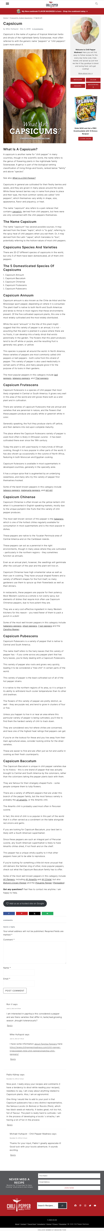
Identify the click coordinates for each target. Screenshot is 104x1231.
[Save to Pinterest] (22, 913)
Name (7, 968)
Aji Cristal (46, 879)
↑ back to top (52, 1219)
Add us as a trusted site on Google (26, 903)
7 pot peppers (45, 626)
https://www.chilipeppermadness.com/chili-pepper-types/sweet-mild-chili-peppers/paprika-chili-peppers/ (35, 1050)
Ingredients (41, 1224)
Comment (9, 939)
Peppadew (58, 883)
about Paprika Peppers (45, 1044)
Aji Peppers (9, 879)
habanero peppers (12, 626)
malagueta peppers (30, 490)
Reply (10, 1025)
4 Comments (37, 29)
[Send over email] (47, 913)
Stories (48, 1224)
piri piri (49, 490)
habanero (58, 519)
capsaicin (17, 211)
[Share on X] (35, 913)
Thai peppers (41, 378)
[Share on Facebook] (9, 913)
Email (6, 979)
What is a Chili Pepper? (24, 178)
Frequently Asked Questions (21, 18)
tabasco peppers (11, 490)
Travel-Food (32, 1224)
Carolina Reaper (11, 629)
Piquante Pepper (43, 883)
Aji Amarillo (31, 879)
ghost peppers (30, 626)
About (17, 1224)
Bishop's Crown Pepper (14, 883)
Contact (23, 1224)
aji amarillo (21, 800)
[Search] (62, 1205)
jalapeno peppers (21, 378)
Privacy (55, 1224)
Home (5, 18)
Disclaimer (62, 1224)
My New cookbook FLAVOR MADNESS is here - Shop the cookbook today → (55, 11)
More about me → (85, 73)
